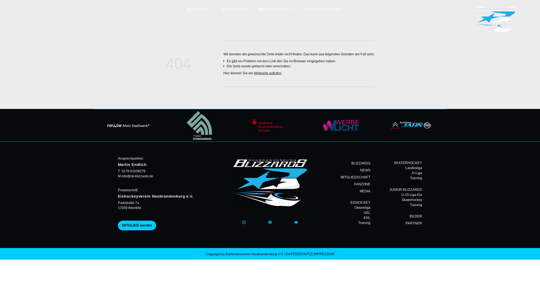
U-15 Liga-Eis (411, 195)
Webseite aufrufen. (268, 73)
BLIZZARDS (360, 163)
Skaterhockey (412, 200)
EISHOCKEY (360, 202)
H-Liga (417, 173)
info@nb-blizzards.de (137, 176)
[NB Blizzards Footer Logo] (270, 182)
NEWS (365, 170)
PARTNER (414, 223)
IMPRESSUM (323, 254)
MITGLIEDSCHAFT (355, 177)
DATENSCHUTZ (299, 254)
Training (364, 223)
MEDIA (365, 191)
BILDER (416, 216)
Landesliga (413, 168)
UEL (367, 213)
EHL (367, 218)
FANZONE (362, 184)
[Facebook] (270, 222)
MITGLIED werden (137, 225)
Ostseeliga (362, 208)
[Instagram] (244, 222)
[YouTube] (296, 222)
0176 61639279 (133, 171)
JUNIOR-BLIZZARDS (405, 189)
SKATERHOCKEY (408, 163)
